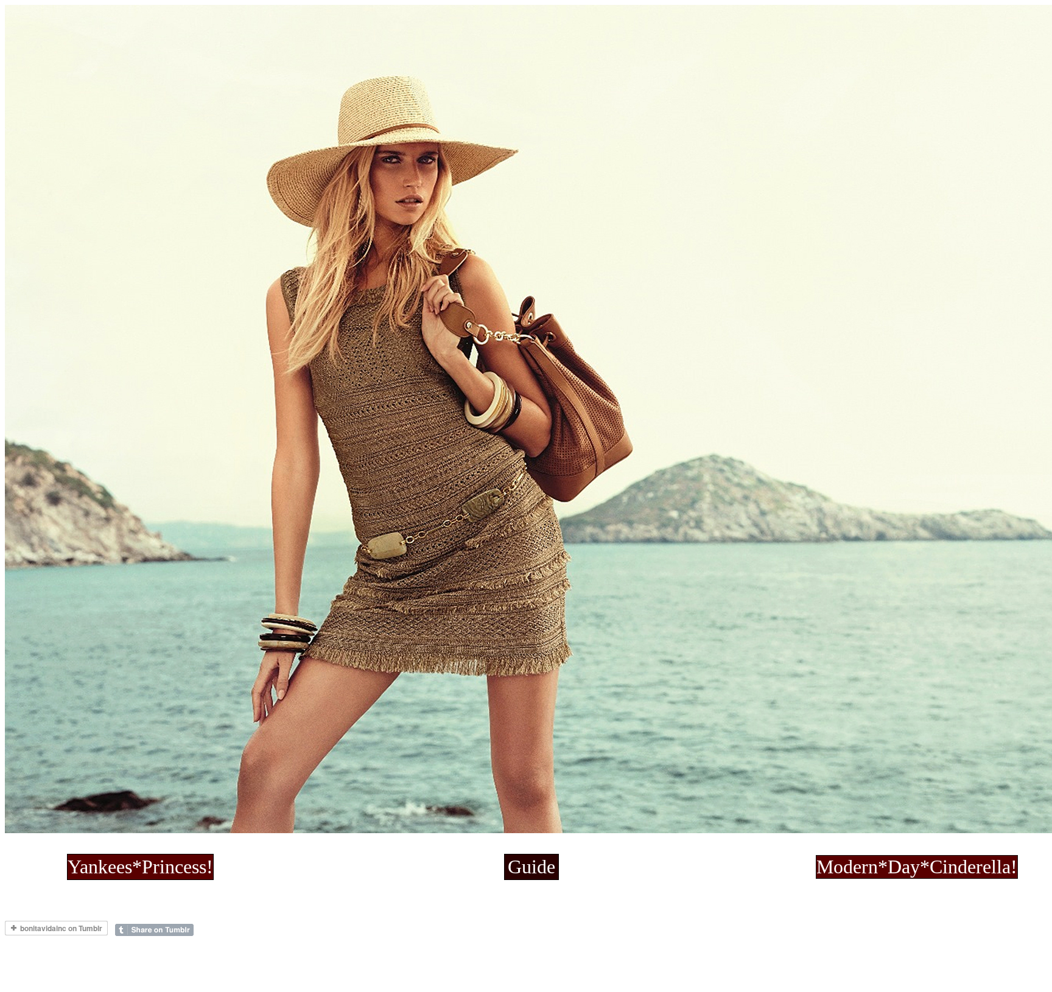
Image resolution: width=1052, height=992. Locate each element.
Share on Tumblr (154, 930)
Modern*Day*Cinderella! (916, 867)
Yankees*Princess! (140, 867)
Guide (531, 867)
